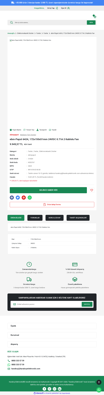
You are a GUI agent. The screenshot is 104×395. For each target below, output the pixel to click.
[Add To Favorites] (91, 190)
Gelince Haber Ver (48, 190)
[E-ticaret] (51, 393)
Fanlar (30, 151)
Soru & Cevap (54, 218)
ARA (91, 22)
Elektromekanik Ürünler (47, 151)
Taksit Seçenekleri (78, 218)
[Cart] (95, 16)
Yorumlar (34, 218)
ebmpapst (32, 155)
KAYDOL (87, 304)
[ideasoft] (39, 393)
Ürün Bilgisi (16, 218)
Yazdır (54, 130)
